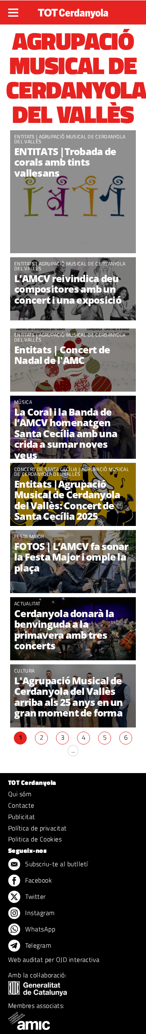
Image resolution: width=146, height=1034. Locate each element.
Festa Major (29, 536)
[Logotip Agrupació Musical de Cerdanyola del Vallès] (73, 193)
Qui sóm (19, 794)
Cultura (24, 671)
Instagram (39, 913)
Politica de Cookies (35, 839)
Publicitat (21, 817)
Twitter (35, 896)
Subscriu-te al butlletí (56, 864)
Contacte (21, 805)
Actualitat (27, 603)
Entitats (25, 136)
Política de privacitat (37, 828)
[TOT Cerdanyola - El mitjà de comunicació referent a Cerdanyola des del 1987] (73, 11)
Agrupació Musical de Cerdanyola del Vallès (69, 139)
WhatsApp (39, 929)
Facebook (38, 880)
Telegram (37, 945)
